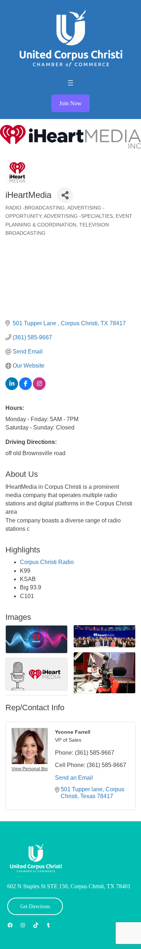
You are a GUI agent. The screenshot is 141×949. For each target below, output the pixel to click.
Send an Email (74, 778)
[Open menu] (70, 83)
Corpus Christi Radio (47, 562)
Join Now (70, 103)
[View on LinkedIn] (11, 388)
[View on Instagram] (39, 388)
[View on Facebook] (25, 388)
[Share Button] (65, 195)
